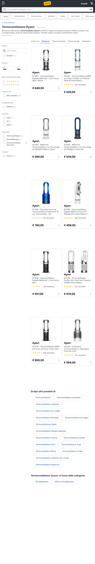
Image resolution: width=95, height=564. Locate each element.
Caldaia (62, 16)
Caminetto (51, 16)
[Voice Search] (91, 10)
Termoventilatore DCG (45, 444)
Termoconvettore (36, 16)
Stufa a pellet (75, 16)
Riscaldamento (42, 481)
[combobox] (47, 9)
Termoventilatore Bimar (46, 451)
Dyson (6, 16)
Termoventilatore (19, 16)
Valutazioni (86, 41)
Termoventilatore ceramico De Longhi (52, 458)
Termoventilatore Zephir (46, 424)
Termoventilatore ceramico (47, 404)
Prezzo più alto (73, 41)
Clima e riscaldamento (64, 481)
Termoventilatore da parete (69, 397)
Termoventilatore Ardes (72, 451)
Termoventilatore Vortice (46, 438)
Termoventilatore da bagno (77, 417)
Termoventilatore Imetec (74, 438)
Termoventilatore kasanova (47, 464)
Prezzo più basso (58, 41)
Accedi (84, 3)
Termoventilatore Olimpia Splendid (51, 431)
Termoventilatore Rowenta (47, 417)
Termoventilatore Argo (71, 444)
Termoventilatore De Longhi (48, 411)
